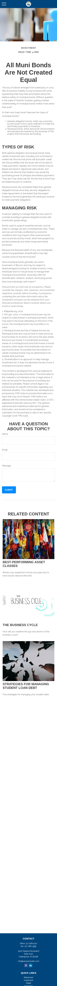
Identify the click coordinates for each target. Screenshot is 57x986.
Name (5, 434)
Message (6, 465)
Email (4, 450)
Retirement (28, 977)
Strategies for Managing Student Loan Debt (26, 686)
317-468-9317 (31, 943)
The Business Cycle (20, 625)
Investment (28, 980)
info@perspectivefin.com (28, 961)
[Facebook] (26, 965)
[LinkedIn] (30, 965)
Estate (28, 983)
